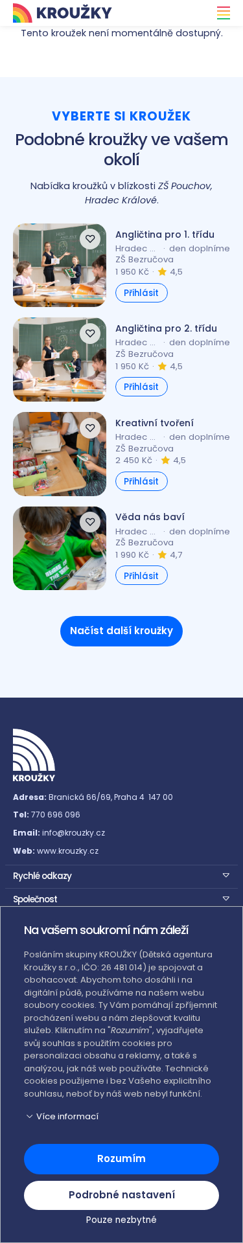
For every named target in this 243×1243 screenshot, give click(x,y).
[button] (121, 875)
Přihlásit (141, 293)
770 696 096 (55, 814)
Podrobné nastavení (122, 1195)
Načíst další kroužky (121, 630)
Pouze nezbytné (121, 1220)
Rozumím (121, 1158)
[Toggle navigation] (219, 13)
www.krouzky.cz (67, 850)
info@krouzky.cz (73, 832)
